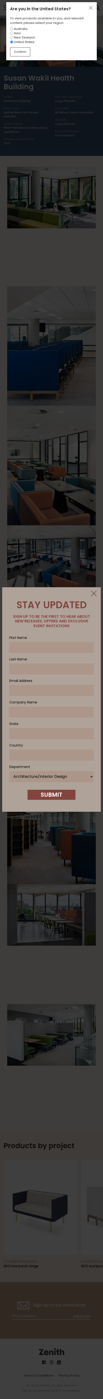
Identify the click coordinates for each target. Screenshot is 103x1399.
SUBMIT (51, 795)
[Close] (93, 594)
